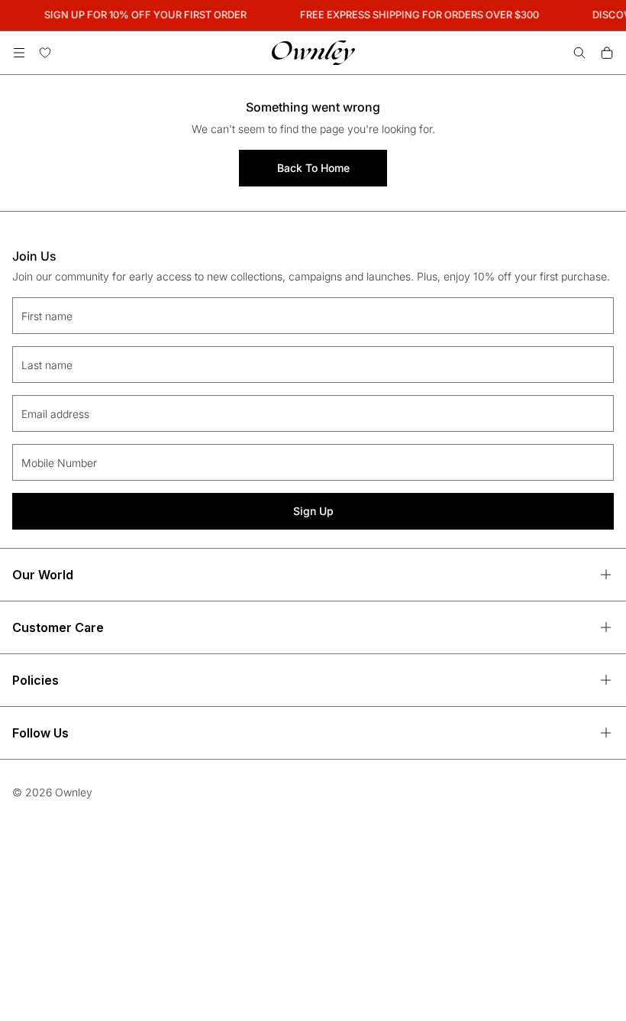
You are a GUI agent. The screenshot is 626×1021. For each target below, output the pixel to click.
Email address (55, 413)
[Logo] (313, 53)
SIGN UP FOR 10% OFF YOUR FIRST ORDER (143, 14)
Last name (47, 364)
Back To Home (313, 167)
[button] (19, 53)
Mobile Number (59, 462)
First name (47, 316)
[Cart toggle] (607, 53)
